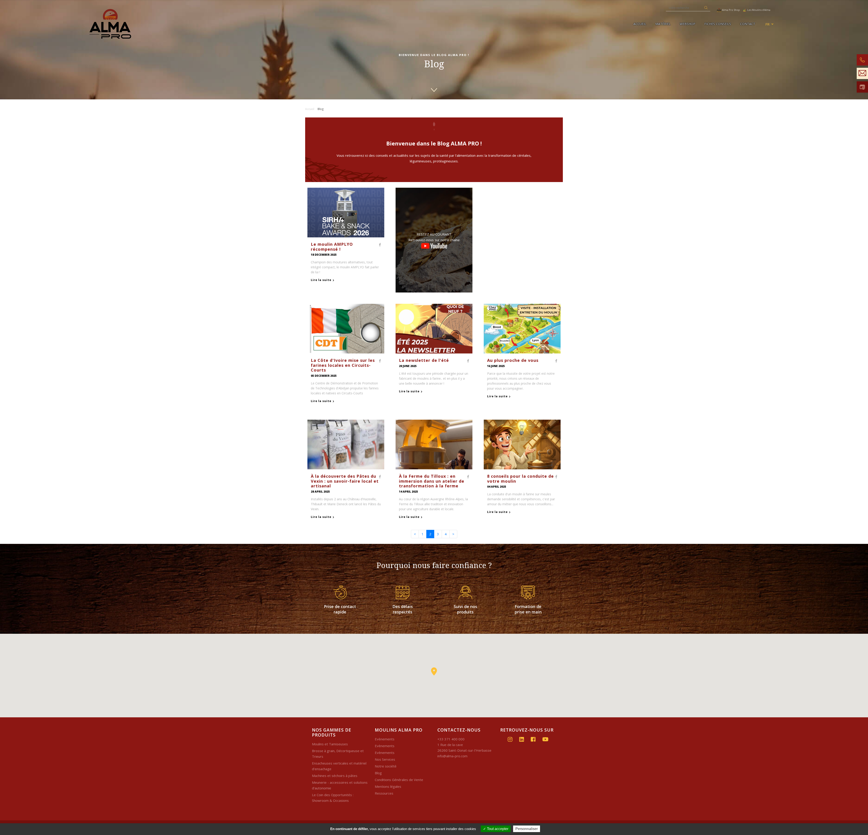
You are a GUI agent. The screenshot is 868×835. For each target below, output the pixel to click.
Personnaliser (526, 829)
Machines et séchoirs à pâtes (334, 775)
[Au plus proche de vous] (522, 328)
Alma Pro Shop (730, 10)
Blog (378, 773)
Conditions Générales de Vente (399, 779)
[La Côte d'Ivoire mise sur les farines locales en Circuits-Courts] (345, 328)
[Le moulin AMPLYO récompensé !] (345, 212)
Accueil (639, 24)
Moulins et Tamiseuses (330, 744)
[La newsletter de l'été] (434, 328)
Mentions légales (388, 786)
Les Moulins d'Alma (758, 10)
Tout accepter (497, 829)
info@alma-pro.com (452, 756)
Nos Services (385, 759)
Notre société (385, 766)
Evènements (384, 739)
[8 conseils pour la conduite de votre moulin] (522, 444)
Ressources (384, 793)
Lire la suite (321, 280)
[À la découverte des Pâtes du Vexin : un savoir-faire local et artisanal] (345, 444)
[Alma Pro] (144, 24)
